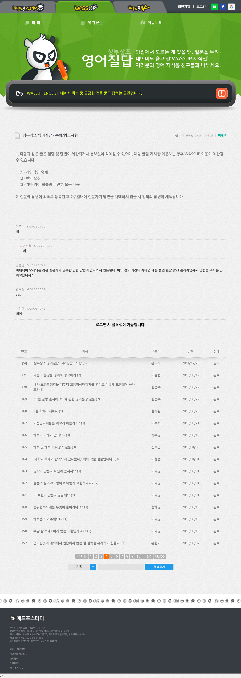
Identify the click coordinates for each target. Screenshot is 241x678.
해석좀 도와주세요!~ (47, 519)
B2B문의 (14, 663)
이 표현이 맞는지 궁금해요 (51, 495)
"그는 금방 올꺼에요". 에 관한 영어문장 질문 (64, 399)
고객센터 (14, 658)
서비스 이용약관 (17, 649)
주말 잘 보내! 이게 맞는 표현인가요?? (59, 531)
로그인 (201, 6)
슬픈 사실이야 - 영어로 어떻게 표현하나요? (63, 483)
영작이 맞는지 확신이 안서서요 (54, 471)
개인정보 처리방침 (18, 653)
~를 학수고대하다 (45, 411)
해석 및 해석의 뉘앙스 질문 (52, 447)
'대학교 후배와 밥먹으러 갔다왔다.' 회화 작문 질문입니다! (73, 459)
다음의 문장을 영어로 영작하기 (54, 375)
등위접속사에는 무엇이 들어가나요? (58, 507)
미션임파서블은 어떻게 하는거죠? (56, 423)
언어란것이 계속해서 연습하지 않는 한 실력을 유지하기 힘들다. (76, 543)
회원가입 (184, 6)
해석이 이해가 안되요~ (49, 435)
